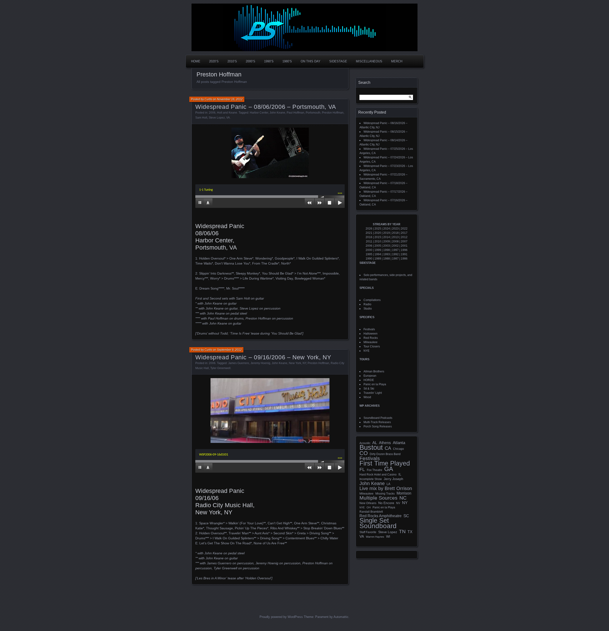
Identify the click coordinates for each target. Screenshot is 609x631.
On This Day (310, 61)
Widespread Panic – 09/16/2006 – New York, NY (263, 357)
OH (369, 507)
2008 (395, 241)
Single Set (374, 520)
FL (362, 469)
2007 (404, 241)
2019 (386, 233)
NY (304, 363)
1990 (369, 258)
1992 (395, 254)
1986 (404, 258)
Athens (385, 443)
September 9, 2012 (229, 349)
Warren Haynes (375, 536)
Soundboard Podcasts (377, 418)
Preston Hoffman (333, 112)
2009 (386, 241)
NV (398, 503)
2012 (404, 237)
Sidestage (338, 61)
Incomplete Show (370, 479)
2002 (395, 245)
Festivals (369, 329)
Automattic (341, 617)
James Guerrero (238, 363)
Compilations (372, 300)
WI (388, 536)
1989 (377, 258)
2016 (369, 237)
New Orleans (367, 503)
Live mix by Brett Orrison (385, 488)
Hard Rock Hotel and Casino (378, 474)
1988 (386, 258)
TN (402, 531)
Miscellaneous (369, 61)
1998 (386, 250)
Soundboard (378, 526)
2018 (395, 233)
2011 (369, 241)
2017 (404, 233)
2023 (395, 228)
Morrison (404, 493)
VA (228, 117)
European (369, 375)
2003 (386, 245)
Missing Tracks (385, 493)
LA (388, 484)
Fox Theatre (374, 470)
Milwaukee (370, 342)
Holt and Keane (227, 112)
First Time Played (384, 463)
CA (388, 448)
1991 (404, 254)
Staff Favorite (367, 532)
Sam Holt (201, 117)
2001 (404, 245)
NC (403, 498)
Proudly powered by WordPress (281, 617)
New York (295, 363)
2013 (395, 237)
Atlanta (399, 443)
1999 (377, 250)
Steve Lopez (217, 117)
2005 (377, 245)
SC (406, 516)
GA (388, 469)
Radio (367, 304)
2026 (369, 228)
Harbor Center (259, 112)
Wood (367, 397)
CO (363, 453)
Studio (367, 308)
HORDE (368, 380)
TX (410, 532)
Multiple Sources (378, 498)
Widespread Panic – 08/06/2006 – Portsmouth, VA (265, 106)
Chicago (398, 448)
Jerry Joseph (393, 479)
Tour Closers (371, 346)
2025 (377, 228)
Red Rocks (370, 338)
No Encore (386, 503)
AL (374, 443)
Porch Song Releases (377, 426)
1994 (377, 254)
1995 (369, 254)
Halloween (370, 333)
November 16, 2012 (230, 99)
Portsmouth (313, 112)
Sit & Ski (368, 388)
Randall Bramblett (371, 511)
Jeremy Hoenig (260, 363)
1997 (395, 250)
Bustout (371, 447)
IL (399, 474)
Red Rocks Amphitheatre (380, 516)
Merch (396, 61)
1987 (395, 258)
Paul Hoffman (295, 112)
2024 (386, 228)
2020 (377, 233)
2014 (386, 237)
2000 (369, 250)
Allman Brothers (373, 371)
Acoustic (364, 443)
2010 (377, 241)
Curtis (208, 99)
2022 (404, 228)
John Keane (277, 112)
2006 (212, 112)
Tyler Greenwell (220, 368)
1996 (404, 250)
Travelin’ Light (372, 393)
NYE (366, 350)
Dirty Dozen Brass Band (385, 454)
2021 (369, 233)
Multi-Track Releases (377, 422)
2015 (377, 237)
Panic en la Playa (374, 384)
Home (195, 61)
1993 (386, 254)
